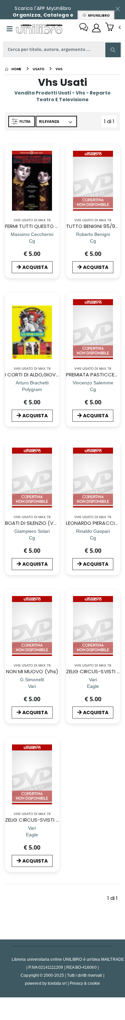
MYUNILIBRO (98, 15)
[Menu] (9, 29)
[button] (113, 27)
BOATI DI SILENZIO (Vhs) (33, 522)
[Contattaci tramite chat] (83, 28)
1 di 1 (110, 122)
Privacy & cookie (85, 983)
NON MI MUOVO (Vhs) (32, 671)
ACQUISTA (35, 267)
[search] (113, 50)
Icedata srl (57, 983)
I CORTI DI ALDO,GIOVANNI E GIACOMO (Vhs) (58, 374)
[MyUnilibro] (96, 28)
